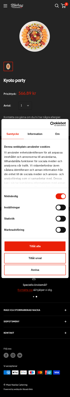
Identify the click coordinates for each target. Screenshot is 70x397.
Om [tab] (57, 133)
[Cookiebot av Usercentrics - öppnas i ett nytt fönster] (50, 124)
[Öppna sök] (57, 6)
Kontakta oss (25, 290)
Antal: (7, 105)
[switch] (61, 207)
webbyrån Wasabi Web (23, 389)
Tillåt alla (35, 246)
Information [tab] (35, 133)
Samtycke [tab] (12, 133)
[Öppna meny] (5, 5)
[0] (63, 6)
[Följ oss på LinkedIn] (19, 355)
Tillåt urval (35, 258)
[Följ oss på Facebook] (6, 355)
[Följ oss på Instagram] (12, 355)
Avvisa (35, 269)
